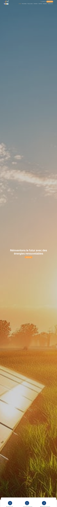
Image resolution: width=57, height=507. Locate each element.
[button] (43, 1)
